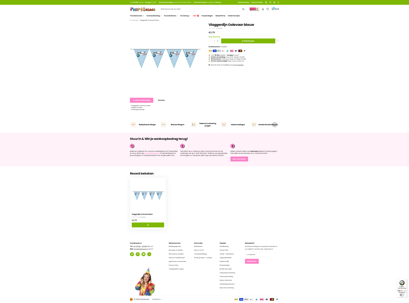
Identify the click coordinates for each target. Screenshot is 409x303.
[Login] (263, 9)
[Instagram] (266, 2)
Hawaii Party (220, 16)
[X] (278, 2)
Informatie (198, 243)
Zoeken (243, 9)
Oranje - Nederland (226, 254)
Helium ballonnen (226, 280)
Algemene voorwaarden (177, 261)
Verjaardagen (207, 16)
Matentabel (198, 246)
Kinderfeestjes (234, 16)
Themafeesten (136, 16)
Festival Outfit (224, 261)
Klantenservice (175, 243)
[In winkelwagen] (148, 224)
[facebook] (274, 2)
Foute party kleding (226, 276)
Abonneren (252, 261)
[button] (217, 40)
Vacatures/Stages (200, 254)
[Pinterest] (270, 2)
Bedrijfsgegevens (175, 246)
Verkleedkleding (153, 16)
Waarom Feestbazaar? (177, 258)
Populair (223, 243)
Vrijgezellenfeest (225, 258)
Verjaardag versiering (227, 273)
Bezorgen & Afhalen (176, 250)
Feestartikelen (170, 16)
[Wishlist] (267, 9)
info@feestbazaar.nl (151, 153)
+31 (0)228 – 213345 (140, 246)
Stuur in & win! (199, 250)
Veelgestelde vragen (176, 269)
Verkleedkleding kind (227, 284)
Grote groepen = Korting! (203, 258)
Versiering (184, 16)
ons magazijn (238, 65)
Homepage (134, 20)
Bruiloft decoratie (226, 269)
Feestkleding (224, 246)
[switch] (402, 295)
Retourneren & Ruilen (176, 254)
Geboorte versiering (227, 288)
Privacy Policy (173, 265)
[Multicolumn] (254, 146)
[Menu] (405, 280)
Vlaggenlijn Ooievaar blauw (142, 214)
